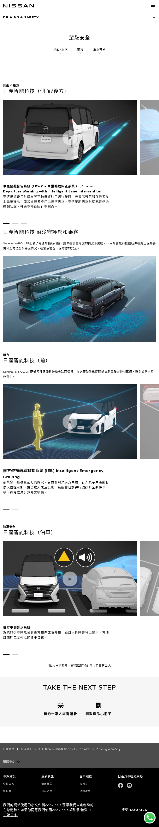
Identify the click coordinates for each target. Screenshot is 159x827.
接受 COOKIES (134, 810)
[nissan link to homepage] (18, 5)
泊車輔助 (99, 49)
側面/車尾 (60, 49)
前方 (80, 49)
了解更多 (10, 815)
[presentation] (6, 223)
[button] (153, 5)
